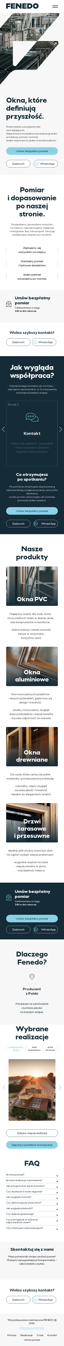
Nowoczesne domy (16, 1048)
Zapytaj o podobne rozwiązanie (32, 1145)
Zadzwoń (18, 163)
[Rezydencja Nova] (32, 1090)
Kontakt (52, 1335)
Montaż (11, 1335)
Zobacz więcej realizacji (32, 1133)
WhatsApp (47, 163)
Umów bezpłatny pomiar (32, 151)
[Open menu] (55, 6)
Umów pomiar (32, 1339)
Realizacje (26, 1335)
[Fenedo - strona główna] (22, 6)
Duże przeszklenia (34, 1048)
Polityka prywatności (32, 1327)
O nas (40, 1335)
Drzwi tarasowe (50, 1048)
